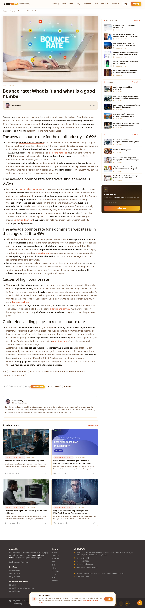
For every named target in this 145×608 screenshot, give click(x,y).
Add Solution (38, 387)
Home (5, 11)
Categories (87, 4)
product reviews (43, 253)
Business (55, 580)
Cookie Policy (16, 603)
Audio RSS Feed (14, 574)
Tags (54, 574)
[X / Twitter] (121, 603)
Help (54, 565)
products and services (60, 308)
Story (78, 4)
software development (15, 457)
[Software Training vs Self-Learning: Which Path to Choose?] (26, 492)
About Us (104, 4)
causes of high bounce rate (17, 371)
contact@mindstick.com (84, 564)
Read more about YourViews (18, 562)
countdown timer (60, 341)
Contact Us (115, 4)
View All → (136, 20)
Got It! (108, 599)
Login (126, 4)
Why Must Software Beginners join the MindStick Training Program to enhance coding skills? (71, 512)
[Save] (90, 105)
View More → (93, 425)
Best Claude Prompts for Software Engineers (25, 460)
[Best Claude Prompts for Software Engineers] (26, 442)
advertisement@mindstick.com (87, 567)
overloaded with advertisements (14, 376)
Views (64, 4)
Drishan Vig (16, 105)
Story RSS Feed (14, 577)
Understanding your (23, 219)
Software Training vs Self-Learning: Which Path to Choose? (26, 511)
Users (96, 4)
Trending (55, 4)
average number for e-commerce (54, 371)
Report (68, 387)
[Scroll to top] (139, 602)
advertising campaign (31, 189)
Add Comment (54, 387)
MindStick (12, 585)
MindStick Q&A (14, 591)
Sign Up (136, 4)
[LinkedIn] (127, 603)
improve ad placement (76, 371)
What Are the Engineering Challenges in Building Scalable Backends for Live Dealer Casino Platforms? (72, 462)
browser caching (20, 302)
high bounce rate (35, 371)
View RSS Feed (14, 570)
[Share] (94, 105)
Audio (71, 4)
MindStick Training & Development (21, 588)
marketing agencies (58, 152)
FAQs (54, 562)
